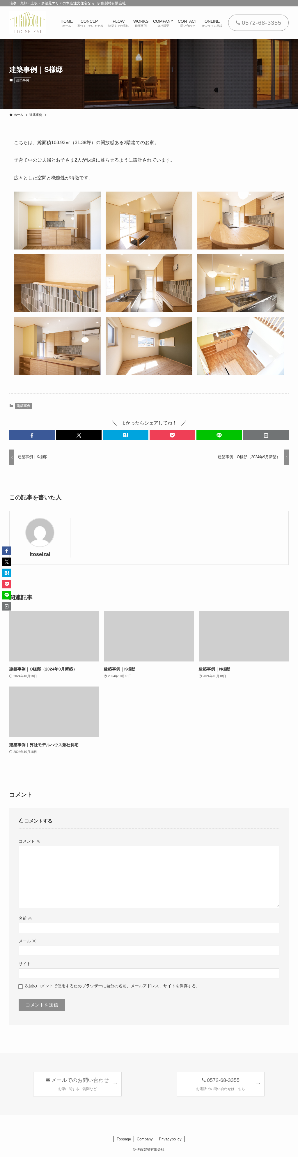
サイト (25, 963)
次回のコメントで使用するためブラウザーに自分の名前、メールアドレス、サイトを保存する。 (112, 985)
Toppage (124, 1139)
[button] (32, 435)
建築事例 (22, 80)
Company (145, 1139)
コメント (29, 841)
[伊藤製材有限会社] (27, 22)
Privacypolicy (170, 1139)
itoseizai (40, 554)
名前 (25, 918)
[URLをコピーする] (266, 435)
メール (27, 941)
